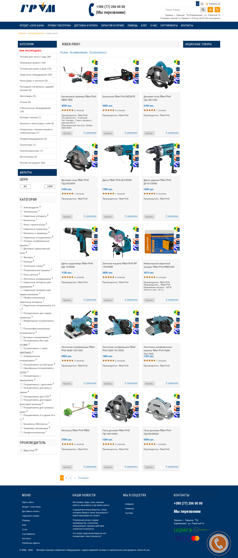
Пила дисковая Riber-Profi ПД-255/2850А (157, 432)
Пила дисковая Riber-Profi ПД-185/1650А (116, 432)
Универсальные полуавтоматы (30, 358)
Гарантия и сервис (112, 25)
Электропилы (31, 211)
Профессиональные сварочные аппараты (32, 299)
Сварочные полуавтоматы (38, 237)
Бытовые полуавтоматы (37, 337)
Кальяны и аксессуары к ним (37, 123)
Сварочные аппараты (35, 215)
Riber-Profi (30, 450)
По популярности (97, 52)
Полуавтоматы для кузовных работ (37, 409)
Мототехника (28, 156)
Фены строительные (35, 224)
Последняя (83, 477)
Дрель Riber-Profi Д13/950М (117, 180)
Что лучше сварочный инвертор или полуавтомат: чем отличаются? (89, 534)
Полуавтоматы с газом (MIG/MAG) (33, 350)
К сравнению (90, 132)
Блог (144, 25)
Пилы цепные (31, 274)
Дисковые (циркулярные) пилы (35, 250)
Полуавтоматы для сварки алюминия (35, 315)
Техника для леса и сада (35, 56)
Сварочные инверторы (36, 228)
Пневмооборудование (33, 138)
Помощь (133, 25)
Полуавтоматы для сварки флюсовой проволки (35, 402)
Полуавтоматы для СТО (37, 396)
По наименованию (79, 52)
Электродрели (32, 207)
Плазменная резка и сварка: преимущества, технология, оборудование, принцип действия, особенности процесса (88, 524)
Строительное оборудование (35, 109)
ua (202, 3)
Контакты (187, 25)
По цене (64, 52)
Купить (67, 133)
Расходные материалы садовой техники (37, 88)
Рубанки (28, 261)
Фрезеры (29, 257)
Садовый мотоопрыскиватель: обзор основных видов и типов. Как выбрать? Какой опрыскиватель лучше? (90, 512)
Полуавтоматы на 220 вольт (39, 364)
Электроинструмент (33, 62)
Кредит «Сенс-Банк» (32, 25)
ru (197, 3)
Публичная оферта (31, 542)
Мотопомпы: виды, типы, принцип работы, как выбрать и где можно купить (91, 503)
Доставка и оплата (86, 25)
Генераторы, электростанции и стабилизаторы (36, 131)
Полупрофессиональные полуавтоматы (35, 330)
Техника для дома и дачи (35, 68)
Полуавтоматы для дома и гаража (36, 390)
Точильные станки (34, 265)
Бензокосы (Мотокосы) (36, 423)
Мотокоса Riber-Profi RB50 (76, 430)
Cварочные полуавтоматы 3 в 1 (37, 307)
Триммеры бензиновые (36, 428)
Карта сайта (28, 502)
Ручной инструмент (32, 162)
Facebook (129, 508)
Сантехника (28, 144)
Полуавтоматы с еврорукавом (30, 378)
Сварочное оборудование (36, 74)
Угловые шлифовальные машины (35, 243)
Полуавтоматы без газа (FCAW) (34, 342)
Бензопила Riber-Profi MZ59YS (118, 96)
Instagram (129, 503)
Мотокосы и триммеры (36, 232)
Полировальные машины (37, 270)
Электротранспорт (31, 150)
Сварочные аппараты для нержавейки (35, 284)
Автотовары (28, 95)
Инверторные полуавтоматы (37, 322)
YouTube (129, 513)
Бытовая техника (30, 117)
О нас (153, 25)
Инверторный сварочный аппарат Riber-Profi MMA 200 (159, 265)
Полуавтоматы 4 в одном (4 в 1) (37, 417)
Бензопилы (30, 219)
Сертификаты (168, 25)
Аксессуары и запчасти (34, 80)
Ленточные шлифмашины (38, 278)
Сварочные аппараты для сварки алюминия (35, 292)
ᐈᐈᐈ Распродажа (30, 50)
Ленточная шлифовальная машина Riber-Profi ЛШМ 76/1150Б (158, 350)
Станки (25, 101)
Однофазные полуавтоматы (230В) (36, 370)
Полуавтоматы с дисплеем (38, 384)
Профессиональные (35, 432)
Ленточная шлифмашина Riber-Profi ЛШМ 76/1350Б (119, 348)
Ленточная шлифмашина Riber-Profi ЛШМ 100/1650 (78, 348)
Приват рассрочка (59, 25)
